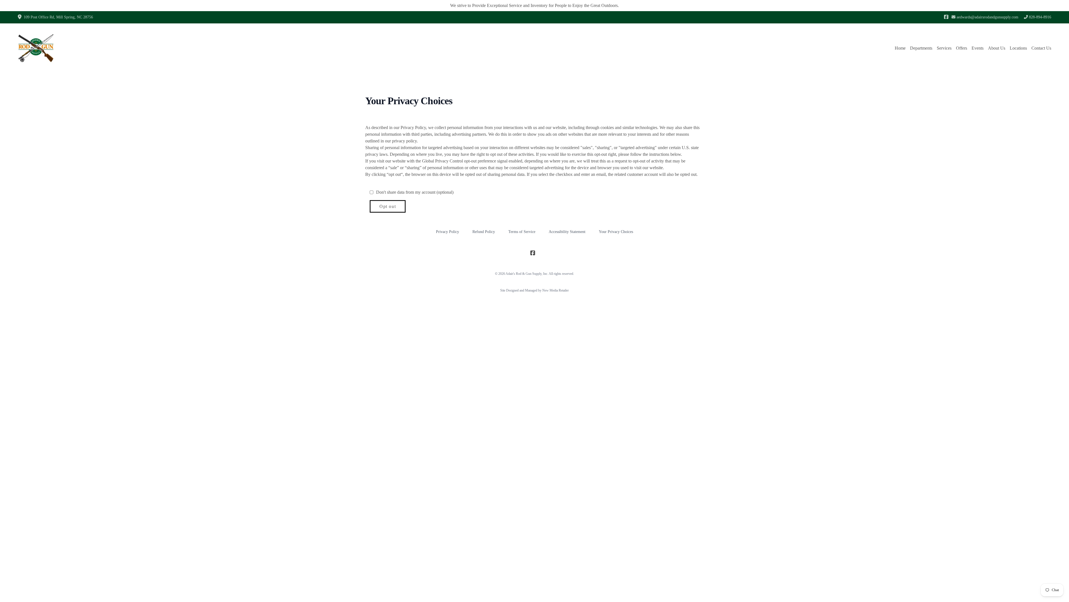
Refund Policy (483, 232)
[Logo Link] (36, 48)
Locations (1018, 48)
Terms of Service (521, 232)
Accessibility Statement (567, 232)
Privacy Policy (447, 232)
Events (978, 48)
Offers (961, 48)
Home (900, 48)
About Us (996, 48)
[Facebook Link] (946, 17)
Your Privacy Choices (616, 232)
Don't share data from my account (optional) (414, 192)
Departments (921, 48)
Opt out (387, 206)
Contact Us (1041, 48)
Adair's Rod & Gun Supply (523, 274)
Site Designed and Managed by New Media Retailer (534, 290)
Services (944, 48)
